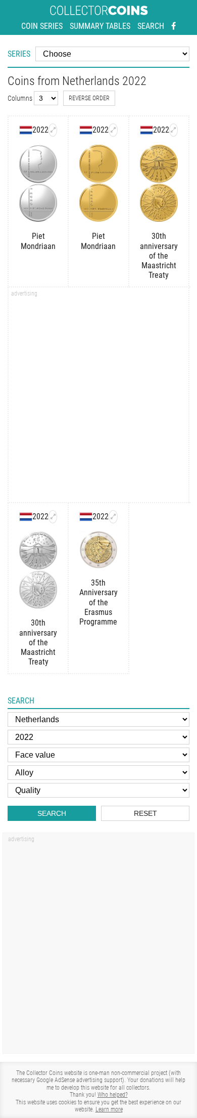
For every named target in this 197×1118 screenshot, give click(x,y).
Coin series (42, 26)
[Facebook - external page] (173, 26)
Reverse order (89, 98)
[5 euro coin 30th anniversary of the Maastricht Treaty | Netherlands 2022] (52, 516)
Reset (145, 813)
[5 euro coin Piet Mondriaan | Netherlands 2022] (52, 130)
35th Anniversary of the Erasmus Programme (98, 602)
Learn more (109, 1109)
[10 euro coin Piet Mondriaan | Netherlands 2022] (113, 130)
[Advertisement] (98, 398)
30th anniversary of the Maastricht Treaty (159, 255)
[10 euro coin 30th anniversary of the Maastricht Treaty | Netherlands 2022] (173, 130)
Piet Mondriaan (38, 241)
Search (150, 26)
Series (19, 54)
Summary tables (100, 26)
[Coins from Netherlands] (25, 130)
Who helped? (112, 1094)
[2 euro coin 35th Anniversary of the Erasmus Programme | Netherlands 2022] (113, 516)
